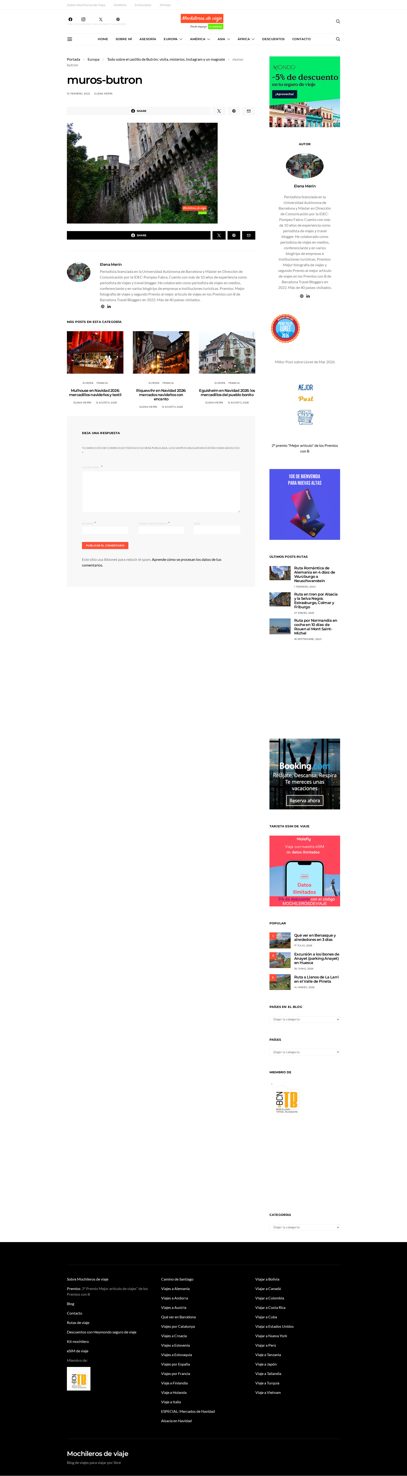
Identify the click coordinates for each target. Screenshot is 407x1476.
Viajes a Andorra (174, 1298)
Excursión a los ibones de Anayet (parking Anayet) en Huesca (316, 958)
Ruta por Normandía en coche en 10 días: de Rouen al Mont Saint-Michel (315, 626)
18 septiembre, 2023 (308, 639)
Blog (70, 1303)
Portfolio (120, 5)
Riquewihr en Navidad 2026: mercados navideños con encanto (161, 394)
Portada (73, 59)
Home (103, 39)
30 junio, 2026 (303, 968)
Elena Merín (103, 93)
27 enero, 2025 (304, 612)
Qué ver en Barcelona (178, 1317)
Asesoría (147, 39)
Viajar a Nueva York (271, 1335)
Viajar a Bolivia (267, 1279)
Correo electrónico (154, 523)
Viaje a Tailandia (268, 1373)
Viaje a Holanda (174, 1392)
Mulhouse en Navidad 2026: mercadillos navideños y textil (95, 392)
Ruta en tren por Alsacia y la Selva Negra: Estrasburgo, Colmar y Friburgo (316, 600)
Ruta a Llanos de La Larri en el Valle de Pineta (316, 979)
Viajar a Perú (265, 1345)
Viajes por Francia (175, 1373)
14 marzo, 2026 (304, 987)
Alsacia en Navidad (176, 1420)
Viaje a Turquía (267, 1383)
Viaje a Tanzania (268, 1354)
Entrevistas (143, 5)
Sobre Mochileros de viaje (87, 1279)
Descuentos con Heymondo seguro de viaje (101, 1332)
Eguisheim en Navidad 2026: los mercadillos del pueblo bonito (227, 392)
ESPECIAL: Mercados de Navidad (188, 1411)
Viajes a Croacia (174, 1335)
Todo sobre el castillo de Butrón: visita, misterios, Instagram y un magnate (166, 59)
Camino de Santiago (177, 1279)
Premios (73, 1288)
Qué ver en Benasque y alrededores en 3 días (315, 937)
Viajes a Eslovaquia (176, 1354)
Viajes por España (175, 1364)
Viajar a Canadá (268, 1288)
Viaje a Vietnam (268, 1392)
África (244, 39)
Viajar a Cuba (266, 1317)
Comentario (91, 467)
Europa (171, 39)
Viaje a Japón (266, 1364)
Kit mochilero (78, 1341)
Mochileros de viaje (97, 1453)
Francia (102, 383)
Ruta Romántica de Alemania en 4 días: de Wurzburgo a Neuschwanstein (314, 574)
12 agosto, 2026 (106, 402)
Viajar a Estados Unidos (274, 1326)
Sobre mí (124, 39)
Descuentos (273, 39)
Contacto (301, 39)
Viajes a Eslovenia (175, 1345)
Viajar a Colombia (269, 1298)
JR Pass (165, 5)
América (197, 39)
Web (197, 523)
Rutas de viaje (78, 1322)
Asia (221, 39)
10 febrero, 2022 (78, 93)
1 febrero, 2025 (305, 586)
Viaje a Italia (171, 1402)
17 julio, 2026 (303, 945)
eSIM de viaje (77, 1351)
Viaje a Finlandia (174, 1383)
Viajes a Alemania (175, 1288)
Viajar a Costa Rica (270, 1307)
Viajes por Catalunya (178, 1326)
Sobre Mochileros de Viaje (86, 5)
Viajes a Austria (173, 1307)
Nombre (89, 523)
